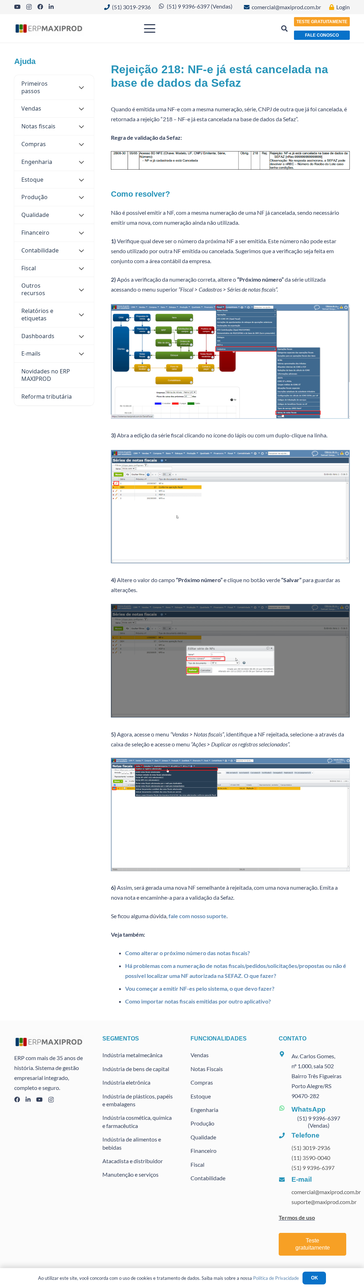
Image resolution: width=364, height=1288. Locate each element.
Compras (202, 1082)
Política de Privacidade (276, 1278)
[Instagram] (29, 7)
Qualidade (203, 1137)
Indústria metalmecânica (132, 1055)
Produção (202, 1123)
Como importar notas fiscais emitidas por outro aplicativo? (198, 1001)
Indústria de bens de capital (135, 1068)
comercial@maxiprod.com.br (326, 1191)
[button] (177, 28)
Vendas (200, 1055)
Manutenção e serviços (130, 1174)
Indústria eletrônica (126, 1082)
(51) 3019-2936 (310, 1147)
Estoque (201, 1096)
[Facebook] (40, 7)
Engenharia (204, 1109)
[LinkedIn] (51, 7)
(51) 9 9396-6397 (312, 1167)
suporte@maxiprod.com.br (324, 1201)
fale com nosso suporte (197, 915)
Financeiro (203, 1150)
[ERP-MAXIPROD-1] (49, 28)
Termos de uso (297, 1217)
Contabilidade (208, 1178)
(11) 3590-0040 (310, 1157)
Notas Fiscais (207, 1068)
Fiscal (197, 1164)
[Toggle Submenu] (81, 87)
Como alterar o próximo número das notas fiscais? (187, 952)
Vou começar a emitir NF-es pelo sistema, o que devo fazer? (199, 988)
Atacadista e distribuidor (132, 1160)
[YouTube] (17, 7)
